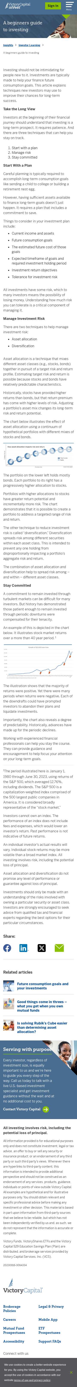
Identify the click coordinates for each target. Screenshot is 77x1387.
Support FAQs (49, 1341)
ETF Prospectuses (49, 1330)
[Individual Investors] (17, 5)
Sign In (53, 6)
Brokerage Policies (12, 1308)
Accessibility (13, 1341)
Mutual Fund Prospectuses (14, 1330)
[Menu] (69, 3)
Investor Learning (29, 45)
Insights (8, 45)
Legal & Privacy (51, 1306)
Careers (9, 1319)
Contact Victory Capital (21, 1109)
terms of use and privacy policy (32, 1380)
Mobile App (48, 1319)
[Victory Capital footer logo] (23, 1292)
